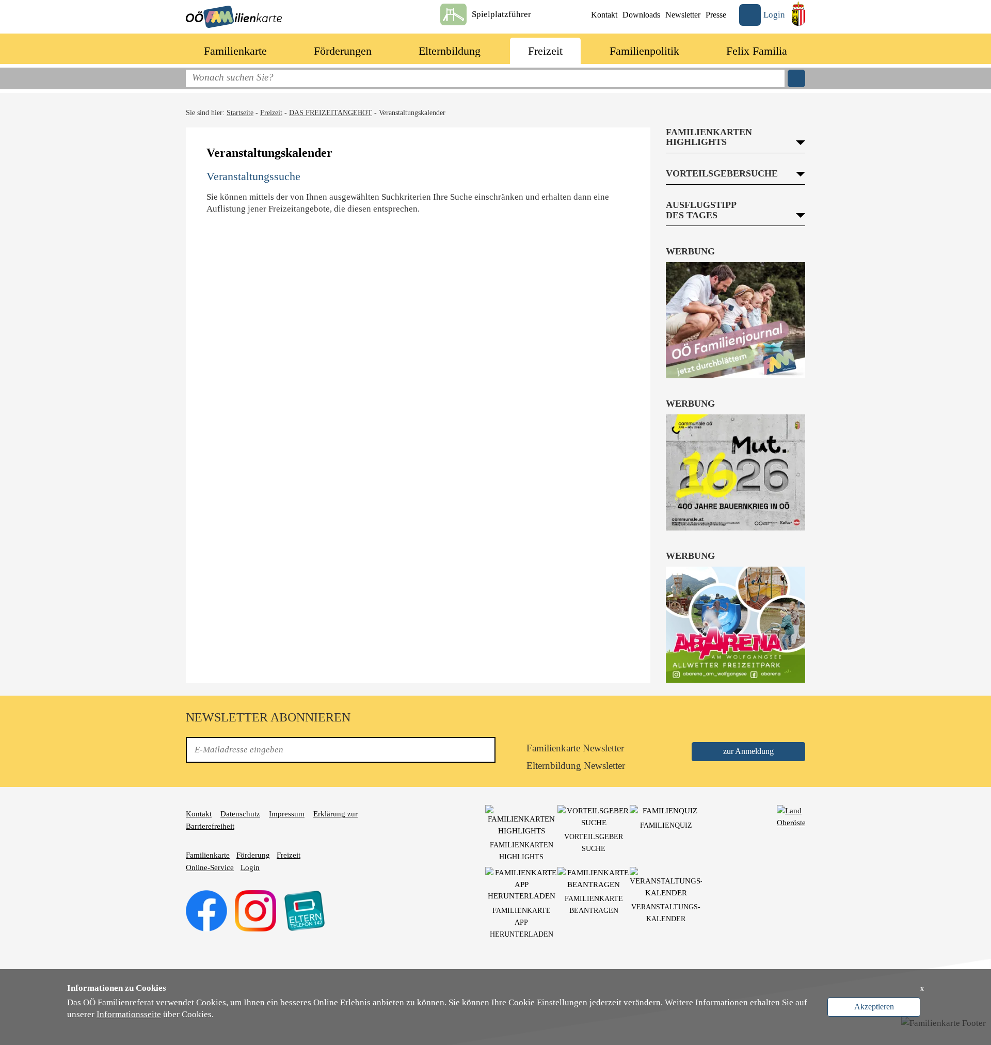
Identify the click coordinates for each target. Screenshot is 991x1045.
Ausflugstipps (691, 233)
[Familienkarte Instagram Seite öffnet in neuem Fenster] (255, 910)
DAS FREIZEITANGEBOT (330, 113)
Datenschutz (240, 814)
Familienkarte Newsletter (575, 748)
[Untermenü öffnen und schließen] (278, 49)
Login (250, 867)
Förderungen (343, 50)
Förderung (253, 855)
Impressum (287, 814)
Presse (716, 14)
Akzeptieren (874, 1006)
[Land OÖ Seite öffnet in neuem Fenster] (798, 14)
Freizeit (545, 50)
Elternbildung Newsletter (575, 765)
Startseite (240, 113)
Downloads (641, 14)
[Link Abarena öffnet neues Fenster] (735, 625)
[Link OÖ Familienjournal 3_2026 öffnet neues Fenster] (735, 320)
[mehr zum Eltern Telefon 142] (304, 910)
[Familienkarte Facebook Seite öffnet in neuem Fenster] (206, 910)
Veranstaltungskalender (412, 113)
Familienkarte (235, 50)
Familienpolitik (644, 50)
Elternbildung (450, 50)
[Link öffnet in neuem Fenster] (791, 816)
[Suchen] (796, 78)
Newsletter (682, 14)
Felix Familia (756, 50)
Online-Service (210, 867)
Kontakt (604, 14)
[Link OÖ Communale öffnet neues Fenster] (735, 472)
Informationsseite (129, 1014)
